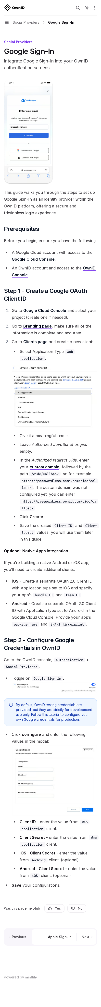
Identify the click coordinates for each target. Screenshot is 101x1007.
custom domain (44, 466)
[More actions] (94, 7)
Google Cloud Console (33, 259)
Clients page (35, 341)
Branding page (37, 326)
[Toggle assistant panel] (87, 8)
